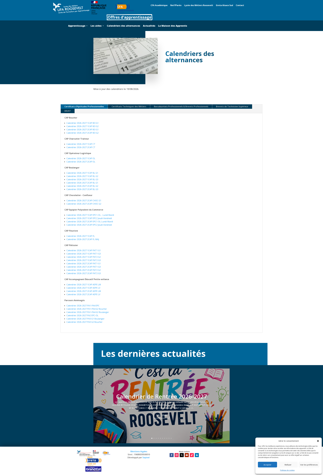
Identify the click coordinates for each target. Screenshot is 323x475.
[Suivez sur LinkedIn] (197, 455)
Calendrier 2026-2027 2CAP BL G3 (82, 189)
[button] (318, 441)
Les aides (96, 26)
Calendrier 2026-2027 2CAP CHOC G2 (83, 203)
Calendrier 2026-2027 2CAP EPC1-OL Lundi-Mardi (89, 221)
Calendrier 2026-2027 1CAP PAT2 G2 (83, 257)
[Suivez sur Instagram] (177, 455)
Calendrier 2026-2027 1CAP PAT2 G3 (83, 260)
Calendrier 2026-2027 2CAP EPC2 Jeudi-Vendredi (89, 224)
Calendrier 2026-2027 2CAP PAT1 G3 (83, 266)
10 (171, 438)
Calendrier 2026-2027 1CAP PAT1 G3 (83, 253)
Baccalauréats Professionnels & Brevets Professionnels (181, 106)
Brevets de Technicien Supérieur (232, 106)
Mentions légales (138, 451)
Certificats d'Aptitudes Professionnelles (84, 106)
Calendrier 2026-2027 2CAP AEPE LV (83, 294)
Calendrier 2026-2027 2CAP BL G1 (82, 182)
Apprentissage (76, 26)
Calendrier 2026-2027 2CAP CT (80, 147)
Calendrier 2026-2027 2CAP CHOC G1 (83, 200)
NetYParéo (175, 5)
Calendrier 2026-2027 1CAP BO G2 (82, 126)
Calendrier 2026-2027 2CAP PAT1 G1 (83, 263)
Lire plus (161, 415)
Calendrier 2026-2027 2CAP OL (80, 161)
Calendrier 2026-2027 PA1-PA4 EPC (82, 305)
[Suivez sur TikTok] (192, 455)
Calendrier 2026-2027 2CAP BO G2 (82, 132)
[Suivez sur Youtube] (187, 455)
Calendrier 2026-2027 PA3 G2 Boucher (84, 322)
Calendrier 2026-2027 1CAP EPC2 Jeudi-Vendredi (89, 218)
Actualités (149, 26)
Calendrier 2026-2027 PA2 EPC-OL (82, 315)
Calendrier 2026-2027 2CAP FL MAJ (82, 239)
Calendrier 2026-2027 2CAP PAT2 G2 (83, 270)
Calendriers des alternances (123, 26)
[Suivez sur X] (182, 455)
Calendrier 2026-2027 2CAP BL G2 (82, 186)
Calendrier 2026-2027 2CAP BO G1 (82, 129)
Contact (240, 5)
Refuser (288, 464)
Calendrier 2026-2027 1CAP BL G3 (82, 179)
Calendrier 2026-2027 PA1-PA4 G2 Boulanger (87, 312)
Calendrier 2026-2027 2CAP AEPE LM (83, 291)
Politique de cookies (287, 470)
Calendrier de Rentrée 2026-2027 (161, 396)
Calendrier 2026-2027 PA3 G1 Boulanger (85, 318)
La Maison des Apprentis (172, 26)
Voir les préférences (309, 464)
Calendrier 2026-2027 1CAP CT (80, 144)
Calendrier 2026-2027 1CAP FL (80, 236)
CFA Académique (159, 5)
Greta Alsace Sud (224, 5)
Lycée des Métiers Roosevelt (198, 5)
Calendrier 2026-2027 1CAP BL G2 (82, 176)
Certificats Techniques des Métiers (129, 106)
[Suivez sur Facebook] (172, 455)
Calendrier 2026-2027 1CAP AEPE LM (83, 284)
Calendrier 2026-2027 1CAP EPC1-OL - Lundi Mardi (90, 215)
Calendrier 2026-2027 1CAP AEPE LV (83, 287)
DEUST (67, 111)
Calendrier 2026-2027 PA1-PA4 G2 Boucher (86, 309)
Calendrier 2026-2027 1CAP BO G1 (82, 123)
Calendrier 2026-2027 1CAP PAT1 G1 (83, 250)
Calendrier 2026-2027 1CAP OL (80, 158)
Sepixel (146, 457)
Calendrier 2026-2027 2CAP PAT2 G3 (83, 273)
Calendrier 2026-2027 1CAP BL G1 (82, 173)
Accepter (267, 464)
